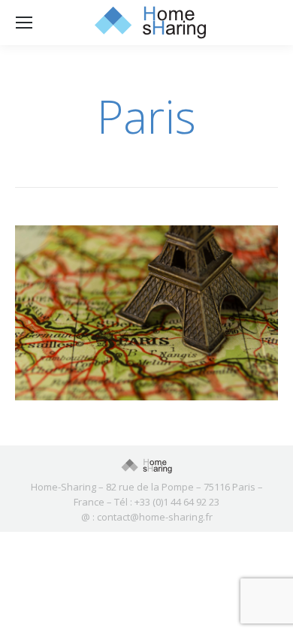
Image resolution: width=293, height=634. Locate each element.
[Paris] (146, 312)
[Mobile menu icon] (24, 23)
